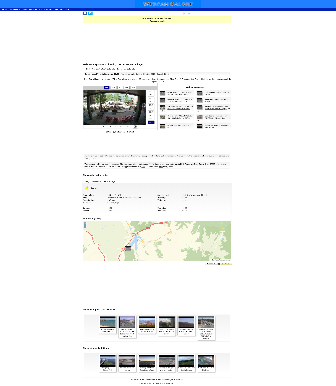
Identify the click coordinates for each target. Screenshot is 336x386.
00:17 (151, 91)
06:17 (151, 112)
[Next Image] (127, 126)
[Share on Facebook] (84, 13)
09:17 (151, 122)
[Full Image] (135, 127)
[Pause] (115, 126)
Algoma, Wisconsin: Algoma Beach (108, 330)
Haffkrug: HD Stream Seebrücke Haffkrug (147, 369)
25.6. (113, 88)
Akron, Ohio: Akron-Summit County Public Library (167, 331)
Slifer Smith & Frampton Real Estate (188, 164)
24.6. (120, 88)
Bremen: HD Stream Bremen (127, 369)
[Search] (228, 14)
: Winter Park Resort (216, 99)
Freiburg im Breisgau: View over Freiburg (166, 369)
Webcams (14, 9)
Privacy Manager (165, 379)
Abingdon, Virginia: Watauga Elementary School (186, 331)
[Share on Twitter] (90, 13)
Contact (179, 379)
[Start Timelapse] (110, 126)
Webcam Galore (165, 383)
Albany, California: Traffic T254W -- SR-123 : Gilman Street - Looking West (127, 332)
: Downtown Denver (177, 125)
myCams (59, 9)
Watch (131, 132)
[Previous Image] (103, 126)
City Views (124, 164)
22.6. (133, 88)
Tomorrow (96, 182)
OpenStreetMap (217, 260)
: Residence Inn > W (217, 92)
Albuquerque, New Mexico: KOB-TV (147, 330)
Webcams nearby (158, 21)
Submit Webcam (29, 9)
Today (86, 182)
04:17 (151, 105)
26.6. (107, 88)
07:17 (151, 115)
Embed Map (212, 264)
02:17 (151, 98)
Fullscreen (120, 132)
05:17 (151, 108)
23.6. (127, 88)
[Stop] (120, 126)
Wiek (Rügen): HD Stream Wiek (107, 369)
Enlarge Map (226, 264)
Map (109, 132)
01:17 (151, 95)
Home (4, 9)
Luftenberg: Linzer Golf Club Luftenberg (186, 369)
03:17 (151, 102)
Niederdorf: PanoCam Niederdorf (206, 369)
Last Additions (45, 9)
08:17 (151, 119)
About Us (134, 379)
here (143, 167)
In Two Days (109, 182)
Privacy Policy (148, 379)
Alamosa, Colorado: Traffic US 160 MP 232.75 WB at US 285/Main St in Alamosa (206, 333)
